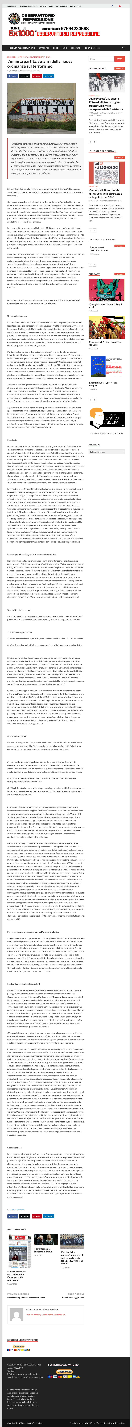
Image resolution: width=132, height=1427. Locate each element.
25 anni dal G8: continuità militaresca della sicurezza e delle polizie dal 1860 (105, 193)
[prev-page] (90, 142)
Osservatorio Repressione (30, 71)
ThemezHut (119, 1423)
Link (56, 6)
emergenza (11, 57)
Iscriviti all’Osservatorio (29, 6)
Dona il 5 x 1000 (75, 6)
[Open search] (123, 48)
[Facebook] (112, 6)
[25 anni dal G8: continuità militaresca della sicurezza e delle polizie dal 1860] (107, 173)
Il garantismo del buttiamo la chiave (43, 1250)
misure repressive (37, 57)
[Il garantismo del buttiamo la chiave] (46, 1240)
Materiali (43, 6)
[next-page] (94, 142)
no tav (47, 57)
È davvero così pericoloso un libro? (99, 249)
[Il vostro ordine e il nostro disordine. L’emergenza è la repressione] (19, 1252)
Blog (51, 6)
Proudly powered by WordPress (82, 1423)
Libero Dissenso (17, 1209)
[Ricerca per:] (107, 59)
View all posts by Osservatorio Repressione (46, 1314)
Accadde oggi (94, 95)
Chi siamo (63, 6)
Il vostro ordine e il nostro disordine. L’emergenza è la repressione (16, 1275)
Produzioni (93, 187)
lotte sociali (23, 57)
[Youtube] (119, 6)
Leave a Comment (95, 115)
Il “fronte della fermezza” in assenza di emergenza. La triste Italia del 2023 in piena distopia (71, 1258)
